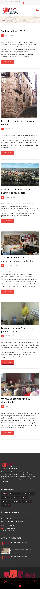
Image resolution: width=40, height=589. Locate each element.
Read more (8, 62)
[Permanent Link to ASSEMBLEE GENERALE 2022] (5, 561)
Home (3, 20)
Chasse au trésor (16, 494)
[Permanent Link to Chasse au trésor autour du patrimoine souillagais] (20, 186)
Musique (23, 497)
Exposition (29, 494)
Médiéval (6, 501)
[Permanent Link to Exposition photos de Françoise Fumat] (19, 118)
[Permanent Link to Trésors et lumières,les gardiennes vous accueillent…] (20, 254)
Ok (20, 586)
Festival (6, 497)
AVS (5, 494)
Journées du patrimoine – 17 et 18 (21, 550)
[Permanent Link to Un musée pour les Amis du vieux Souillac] (20, 395)
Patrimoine (17, 501)
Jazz (14, 497)
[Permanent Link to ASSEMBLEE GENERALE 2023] (5, 547)
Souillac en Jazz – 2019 (13, 31)
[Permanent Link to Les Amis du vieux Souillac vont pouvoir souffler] (20, 325)
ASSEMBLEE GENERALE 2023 (19, 543)
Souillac (6, 505)
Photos (28, 501)
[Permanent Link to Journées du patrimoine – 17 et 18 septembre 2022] (5, 554)
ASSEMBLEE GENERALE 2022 (19, 557)
